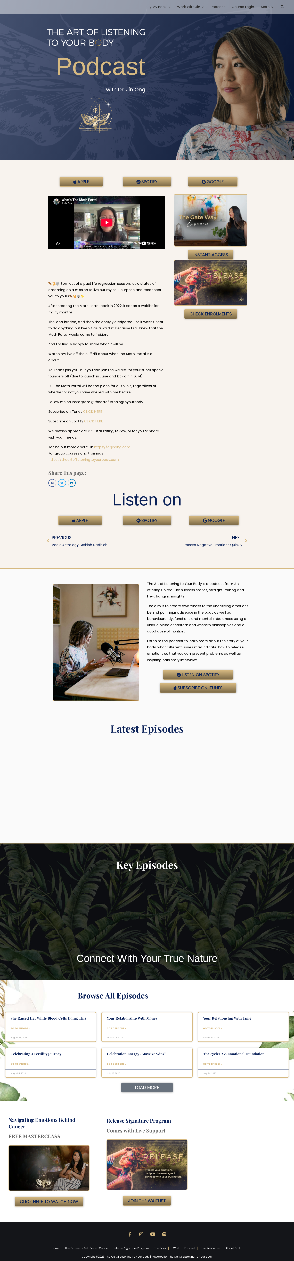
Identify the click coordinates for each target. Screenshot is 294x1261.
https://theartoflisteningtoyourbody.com (83, 459)
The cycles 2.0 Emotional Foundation (234, 1053)
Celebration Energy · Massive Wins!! (136, 1053)
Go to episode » (20, 1028)
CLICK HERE (92, 411)
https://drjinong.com (112, 447)
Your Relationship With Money (132, 1018)
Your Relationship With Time (227, 1018)
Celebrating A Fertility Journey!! (37, 1053)
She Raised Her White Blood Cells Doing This (48, 1018)
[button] (282, 7)
